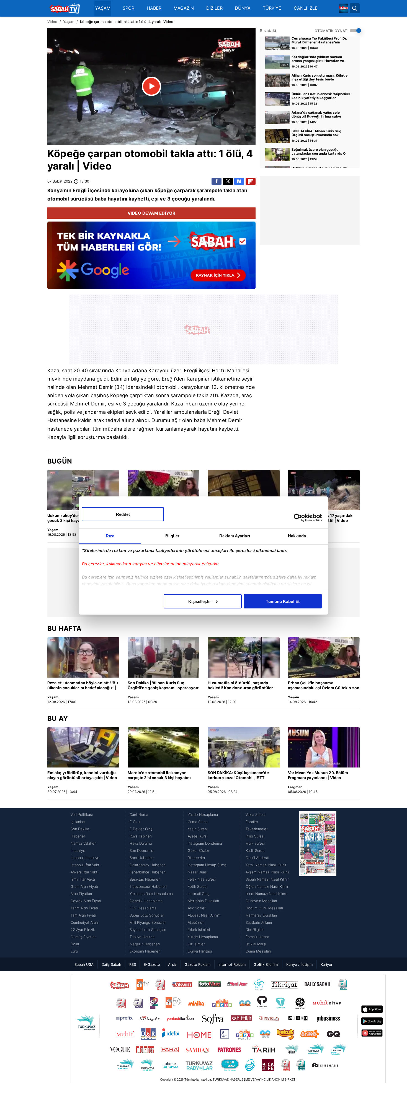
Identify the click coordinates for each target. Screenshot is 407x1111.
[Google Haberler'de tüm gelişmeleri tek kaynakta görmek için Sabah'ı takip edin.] (151, 258)
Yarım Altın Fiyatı (84, 908)
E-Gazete (152, 964)
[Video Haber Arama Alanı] (355, 8)
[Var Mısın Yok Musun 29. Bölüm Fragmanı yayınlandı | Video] (324, 747)
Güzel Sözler (198, 850)
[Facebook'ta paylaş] (216, 181)
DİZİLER (214, 8)
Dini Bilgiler (255, 929)
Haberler (78, 836)
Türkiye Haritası (142, 937)
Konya (55, 190)
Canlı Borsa (139, 814)
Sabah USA (84, 964)
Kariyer (327, 964)
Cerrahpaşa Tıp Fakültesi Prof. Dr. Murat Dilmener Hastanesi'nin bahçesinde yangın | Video (319, 41)
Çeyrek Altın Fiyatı (86, 901)
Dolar (75, 944)
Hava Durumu (141, 843)
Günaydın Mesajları (261, 901)
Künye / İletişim (299, 964)
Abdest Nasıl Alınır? (204, 915)
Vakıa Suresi (256, 814)
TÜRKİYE (272, 8)
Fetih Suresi (197, 886)
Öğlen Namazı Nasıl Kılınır (267, 886)
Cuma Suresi (198, 821)
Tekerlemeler (256, 829)
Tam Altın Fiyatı (83, 915)
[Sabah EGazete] (317, 883)
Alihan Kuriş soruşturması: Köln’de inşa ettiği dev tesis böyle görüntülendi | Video (319, 78)
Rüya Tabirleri (141, 836)
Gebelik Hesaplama (146, 901)
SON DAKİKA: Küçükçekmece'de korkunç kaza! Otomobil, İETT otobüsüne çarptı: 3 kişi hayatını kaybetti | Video (238, 775)
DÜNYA (243, 8)
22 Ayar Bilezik (83, 929)
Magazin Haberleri (145, 944)
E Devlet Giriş (141, 829)
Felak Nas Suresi (202, 879)
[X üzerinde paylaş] (228, 181)
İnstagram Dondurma (205, 843)
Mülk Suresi (255, 843)
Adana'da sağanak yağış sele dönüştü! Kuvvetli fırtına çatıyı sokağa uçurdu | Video (316, 115)
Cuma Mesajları (258, 951)
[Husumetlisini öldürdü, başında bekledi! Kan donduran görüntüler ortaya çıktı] (244, 657)
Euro (74, 951)
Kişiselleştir (199, 601)
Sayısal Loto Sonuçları (148, 929)
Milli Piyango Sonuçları (148, 922)
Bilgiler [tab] (172, 535)
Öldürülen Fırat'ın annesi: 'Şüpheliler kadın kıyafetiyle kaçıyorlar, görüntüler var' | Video (321, 96)
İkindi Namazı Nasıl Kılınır (266, 893)
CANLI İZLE (306, 8)
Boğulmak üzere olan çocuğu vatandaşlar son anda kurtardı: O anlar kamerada (319, 152)
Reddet (123, 514)
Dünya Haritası (200, 951)
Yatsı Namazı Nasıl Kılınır (266, 865)
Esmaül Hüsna (257, 937)
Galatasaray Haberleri (148, 865)
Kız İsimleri (196, 944)
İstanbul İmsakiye (85, 857)
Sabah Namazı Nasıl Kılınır (267, 879)
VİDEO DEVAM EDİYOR (152, 213)
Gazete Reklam (197, 964)
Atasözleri (196, 922)
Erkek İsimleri (199, 929)
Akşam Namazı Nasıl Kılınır (267, 872)
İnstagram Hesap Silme (207, 865)
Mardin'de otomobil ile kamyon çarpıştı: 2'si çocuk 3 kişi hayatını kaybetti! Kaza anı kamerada (159, 775)
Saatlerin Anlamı (259, 922)
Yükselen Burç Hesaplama (151, 893)
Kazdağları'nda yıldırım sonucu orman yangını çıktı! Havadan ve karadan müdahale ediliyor (318, 59)
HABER (154, 8)
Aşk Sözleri (197, 908)
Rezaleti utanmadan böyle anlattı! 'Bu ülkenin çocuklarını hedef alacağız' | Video (82, 685)
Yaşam (68, 21)
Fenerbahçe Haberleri (148, 872)
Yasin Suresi (198, 829)
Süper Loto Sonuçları (147, 915)
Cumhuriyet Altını (85, 922)
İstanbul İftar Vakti (85, 865)
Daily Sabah (111, 964)
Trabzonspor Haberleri (148, 886)
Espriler (252, 821)
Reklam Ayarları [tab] (234, 535)
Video (52, 21)
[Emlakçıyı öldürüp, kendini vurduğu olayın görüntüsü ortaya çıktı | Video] (83, 747)
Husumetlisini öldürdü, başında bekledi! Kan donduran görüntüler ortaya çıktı (240, 685)
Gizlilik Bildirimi (266, 964)
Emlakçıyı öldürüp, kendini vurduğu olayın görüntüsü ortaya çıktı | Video (82, 775)
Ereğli (80, 190)
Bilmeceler (196, 857)
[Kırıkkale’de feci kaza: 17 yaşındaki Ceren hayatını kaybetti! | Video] (324, 490)
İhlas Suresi (255, 836)
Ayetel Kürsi (197, 836)
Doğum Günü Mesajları (264, 908)
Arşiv (172, 964)
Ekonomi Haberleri (145, 951)
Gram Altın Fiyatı (84, 886)
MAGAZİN (184, 8)
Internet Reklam (232, 964)
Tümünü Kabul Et (283, 601)
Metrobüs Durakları (203, 901)
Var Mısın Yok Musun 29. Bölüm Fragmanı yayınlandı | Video (318, 775)
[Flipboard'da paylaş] (251, 181)
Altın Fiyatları (81, 893)
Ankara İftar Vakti (84, 872)
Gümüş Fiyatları (83, 937)
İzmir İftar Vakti (83, 879)
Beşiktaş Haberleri (145, 879)
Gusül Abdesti (257, 857)
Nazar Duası (198, 872)
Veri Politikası (82, 814)
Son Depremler (142, 850)
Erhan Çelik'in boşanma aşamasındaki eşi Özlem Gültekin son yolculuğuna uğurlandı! (324, 685)
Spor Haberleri (142, 857)
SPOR (128, 8)
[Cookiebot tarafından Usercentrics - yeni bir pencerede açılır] (298, 518)
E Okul (135, 821)
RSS (132, 964)
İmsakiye (78, 850)
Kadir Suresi (255, 850)
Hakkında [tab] (297, 535)
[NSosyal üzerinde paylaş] (239, 181)
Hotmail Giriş (198, 893)
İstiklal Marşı (256, 944)
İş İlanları (78, 821)
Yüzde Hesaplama (203, 814)
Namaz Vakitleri (83, 843)
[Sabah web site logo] (343, 8)
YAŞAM (102, 8)
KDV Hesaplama (143, 908)
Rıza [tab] (110, 535)
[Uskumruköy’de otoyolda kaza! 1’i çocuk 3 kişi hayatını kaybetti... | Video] (83, 490)
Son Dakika (80, 829)
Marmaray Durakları (261, 915)
